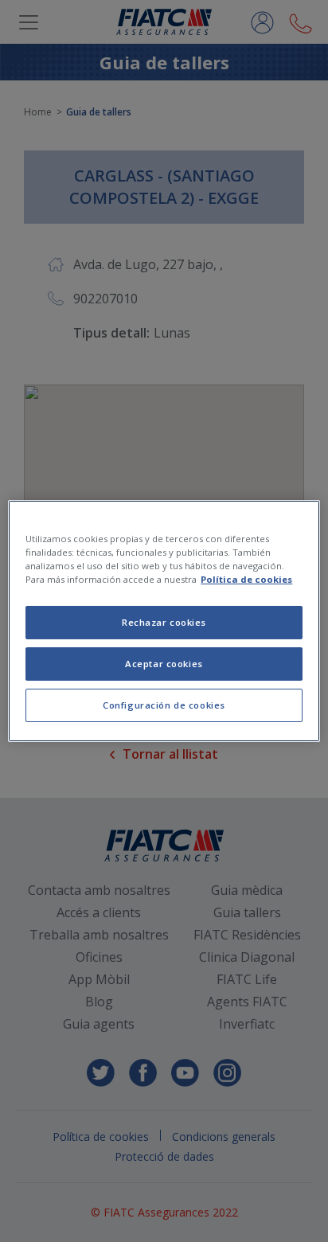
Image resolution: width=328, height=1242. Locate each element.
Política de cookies (246, 579)
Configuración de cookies (164, 705)
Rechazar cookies (164, 622)
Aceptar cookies (164, 664)
